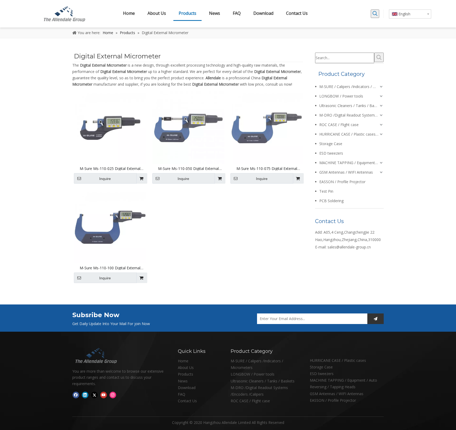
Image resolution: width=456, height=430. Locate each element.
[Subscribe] (375, 318)
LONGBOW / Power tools (341, 96)
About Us (186, 367)
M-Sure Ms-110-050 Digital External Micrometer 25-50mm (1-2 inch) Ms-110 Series (188, 168)
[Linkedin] (85, 394)
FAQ (181, 394)
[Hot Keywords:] (375, 14)
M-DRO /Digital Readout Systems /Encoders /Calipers (351, 115)
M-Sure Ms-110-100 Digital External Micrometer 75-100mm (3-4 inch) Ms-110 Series (110, 268)
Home (183, 360)
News (183, 380)
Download (187, 387)
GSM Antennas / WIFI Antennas (346, 172)
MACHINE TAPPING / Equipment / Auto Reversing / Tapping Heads (351, 162)
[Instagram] (113, 394)
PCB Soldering (331, 200)
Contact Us (187, 400)
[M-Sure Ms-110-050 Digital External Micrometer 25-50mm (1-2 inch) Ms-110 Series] (188, 127)
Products (185, 374)
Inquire (105, 179)
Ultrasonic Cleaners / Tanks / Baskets (351, 105)
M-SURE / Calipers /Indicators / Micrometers (351, 86)
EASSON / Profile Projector (342, 181)
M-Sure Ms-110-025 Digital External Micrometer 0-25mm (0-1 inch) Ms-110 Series (110, 168)
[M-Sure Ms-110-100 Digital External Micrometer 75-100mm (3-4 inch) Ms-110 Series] (110, 226)
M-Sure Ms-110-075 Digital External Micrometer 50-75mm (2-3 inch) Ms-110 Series (266, 168)
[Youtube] (103, 394)
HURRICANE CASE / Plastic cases (338, 360)
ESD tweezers (331, 153)
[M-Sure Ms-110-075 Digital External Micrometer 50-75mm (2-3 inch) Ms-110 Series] (266, 127)
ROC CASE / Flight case (339, 124)
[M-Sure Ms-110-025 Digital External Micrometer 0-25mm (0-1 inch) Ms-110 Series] (110, 127)
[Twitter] (94, 394)
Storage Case (330, 143)
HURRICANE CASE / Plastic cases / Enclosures (351, 134)
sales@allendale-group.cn (349, 246)
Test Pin (326, 191)
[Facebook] (76, 394)
